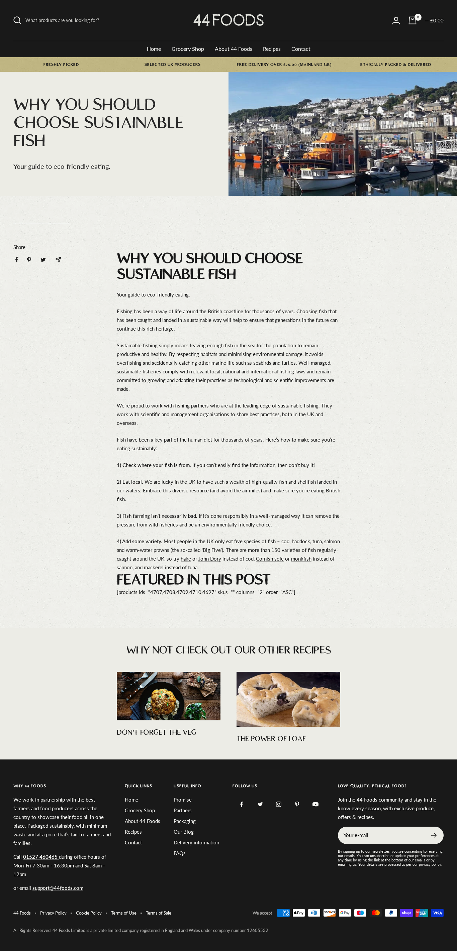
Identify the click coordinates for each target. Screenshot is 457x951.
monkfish (301, 559)
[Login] (396, 20)
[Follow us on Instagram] (278, 804)
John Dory (209, 559)
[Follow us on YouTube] (315, 804)
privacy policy (430, 864)
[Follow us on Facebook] (242, 804)
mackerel (154, 567)
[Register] (434, 835)
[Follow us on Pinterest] (297, 804)
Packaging (185, 821)
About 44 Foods (233, 48)
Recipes (272, 48)
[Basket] (412, 20)
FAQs (180, 853)
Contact (300, 48)
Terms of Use (123, 913)
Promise (183, 800)
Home (154, 48)
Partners (183, 810)
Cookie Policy (89, 913)
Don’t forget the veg (156, 732)
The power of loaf (271, 738)
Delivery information (196, 842)
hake (186, 559)
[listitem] (16, 259)
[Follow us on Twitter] (260, 804)
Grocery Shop (188, 48)
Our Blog (184, 832)
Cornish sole (270, 559)
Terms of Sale (158, 913)
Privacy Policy (53, 913)
